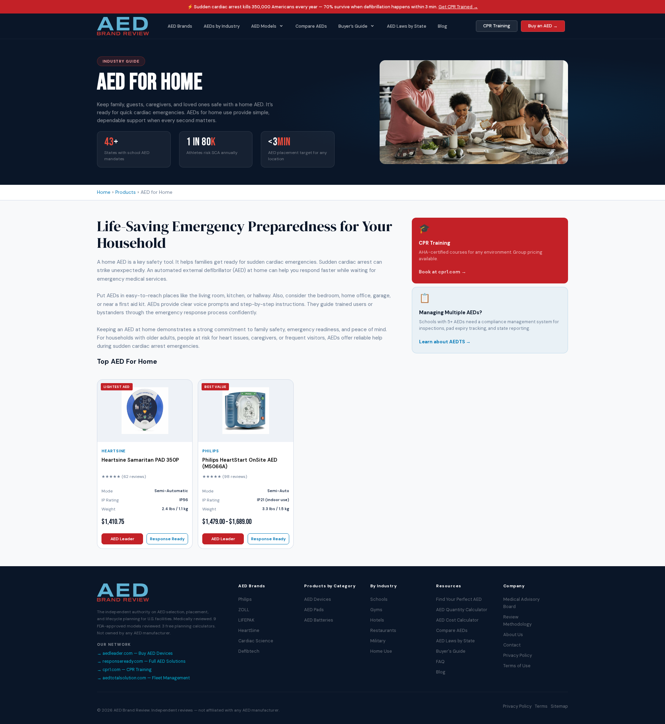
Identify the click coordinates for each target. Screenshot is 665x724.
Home (103, 192)
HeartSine (113, 451)
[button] (267, 26)
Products (125, 192)
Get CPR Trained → (458, 7)
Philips (210, 451)
